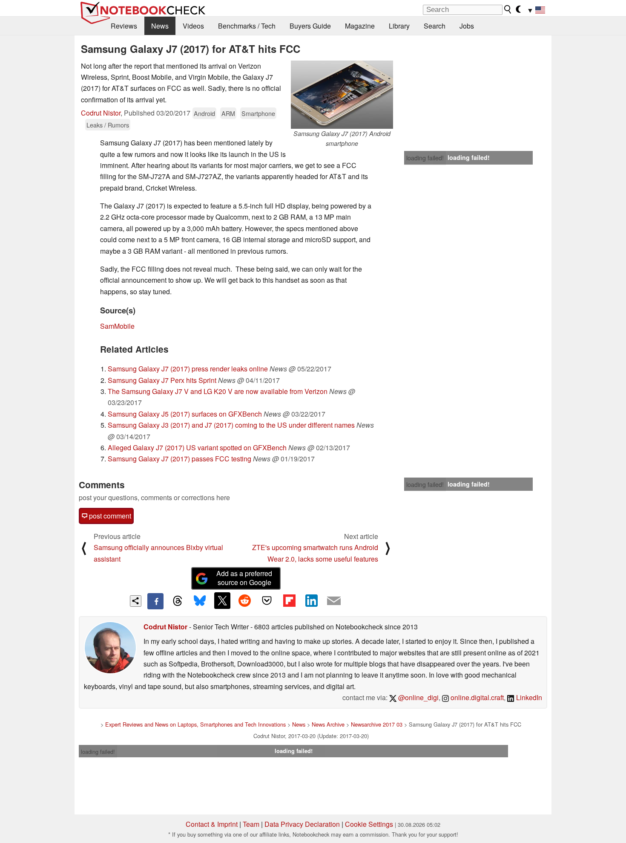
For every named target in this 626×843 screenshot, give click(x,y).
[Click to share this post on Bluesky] (200, 601)
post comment (109, 516)
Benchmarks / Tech (247, 26)
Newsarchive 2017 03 (376, 724)
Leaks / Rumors (107, 124)
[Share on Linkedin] (311, 600)
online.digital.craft (476, 697)
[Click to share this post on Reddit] (244, 600)
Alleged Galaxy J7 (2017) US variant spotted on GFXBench (197, 447)
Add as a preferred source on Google (244, 577)
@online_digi (417, 697)
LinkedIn (528, 697)
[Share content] (135, 601)
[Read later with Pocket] (267, 600)
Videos (193, 26)
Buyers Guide (310, 26)
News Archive (328, 724)
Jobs (466, 26)
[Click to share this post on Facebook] (155, 601)
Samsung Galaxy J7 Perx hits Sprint (162, 380)
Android (204, 113)
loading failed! (425, 158)
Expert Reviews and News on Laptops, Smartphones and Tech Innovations (195, 724)
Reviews (124, 26)
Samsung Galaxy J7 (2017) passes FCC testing (179, 459)
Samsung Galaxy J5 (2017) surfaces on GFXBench (185, 414)
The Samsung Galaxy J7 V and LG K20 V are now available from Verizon (217, 391)
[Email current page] (334, 601)
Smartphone (258, 113)
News (160, 26)
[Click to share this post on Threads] (177, 601)
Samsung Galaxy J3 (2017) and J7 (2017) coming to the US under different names (231, 425)
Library (399, 26)
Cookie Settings (369, 824)
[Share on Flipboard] (289, 600)
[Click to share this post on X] (222, 600)
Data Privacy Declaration (302, 824)
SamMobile (117, 326)
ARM (228, 113)
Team (251, 824)
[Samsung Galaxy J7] (342, 95)
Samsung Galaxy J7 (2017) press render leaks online (188, 369)
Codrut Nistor (101, 113)
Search (434, 26)
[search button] (508, 9)
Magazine (360, 26)
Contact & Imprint (212, 824)
